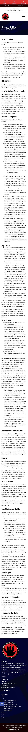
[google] (9, 690)
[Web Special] (23, 2)
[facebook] (2, 690)
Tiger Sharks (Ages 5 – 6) (10, 700)
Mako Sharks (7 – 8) (8, 702)
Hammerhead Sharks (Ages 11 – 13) (12, 706)
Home (2, 696)
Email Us (7, 5)
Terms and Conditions (21, 725)
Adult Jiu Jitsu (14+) (8, 708)
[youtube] (7, 690)
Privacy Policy (14, 725)
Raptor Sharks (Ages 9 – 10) (10, 704)
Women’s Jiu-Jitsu (8, 710)
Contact (3, 719)
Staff (2, 715)
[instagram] (4, 690)
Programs (3, 698)
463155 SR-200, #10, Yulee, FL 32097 (8, 683)
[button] (2, 704)
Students (20, 6)
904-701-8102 (6, 685)
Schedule (3, 712)
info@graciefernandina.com (9, 687)
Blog (2, 717)
